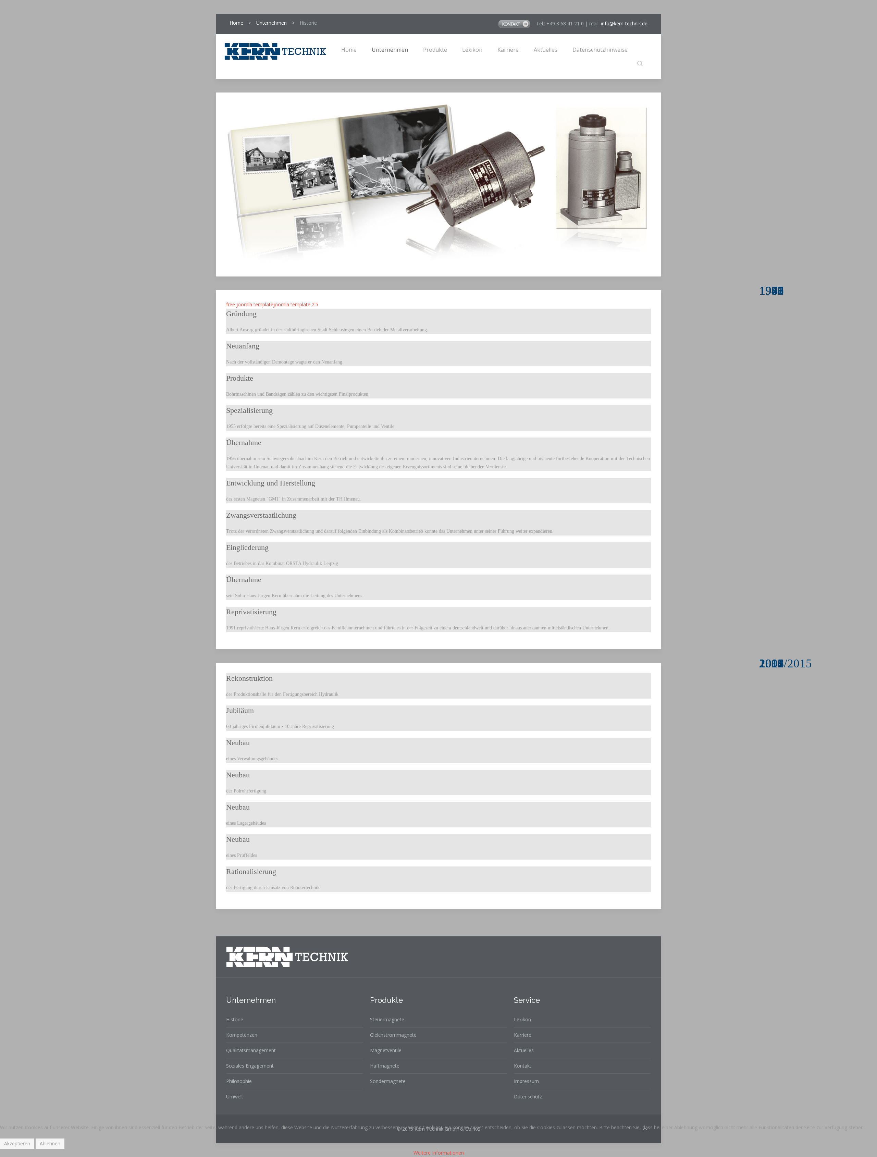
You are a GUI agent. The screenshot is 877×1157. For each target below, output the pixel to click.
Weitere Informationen (438, 1152)
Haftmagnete (384, 1065)
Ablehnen (50, 1143)
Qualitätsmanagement (251, 1050)
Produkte (435, 49)
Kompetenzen (241, 1035)
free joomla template (249, 304)
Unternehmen (271, 23)
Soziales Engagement (250, 1065)
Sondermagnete (388, 1081)
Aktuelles (545, 49)
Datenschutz (528, 1096)
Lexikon (472, 49)
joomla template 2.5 (295, 304)
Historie (234, 1019)
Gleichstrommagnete (393, 1035)
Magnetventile (386, 1050)
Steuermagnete (387, 1019)
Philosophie (239, 1081)
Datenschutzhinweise (600, 49)
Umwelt (234, 1096)
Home (236, 23)
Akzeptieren (17, 1143)
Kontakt (522, 1065)
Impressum (526, 1081)
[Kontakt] (515, 23)
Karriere (508, 49)
